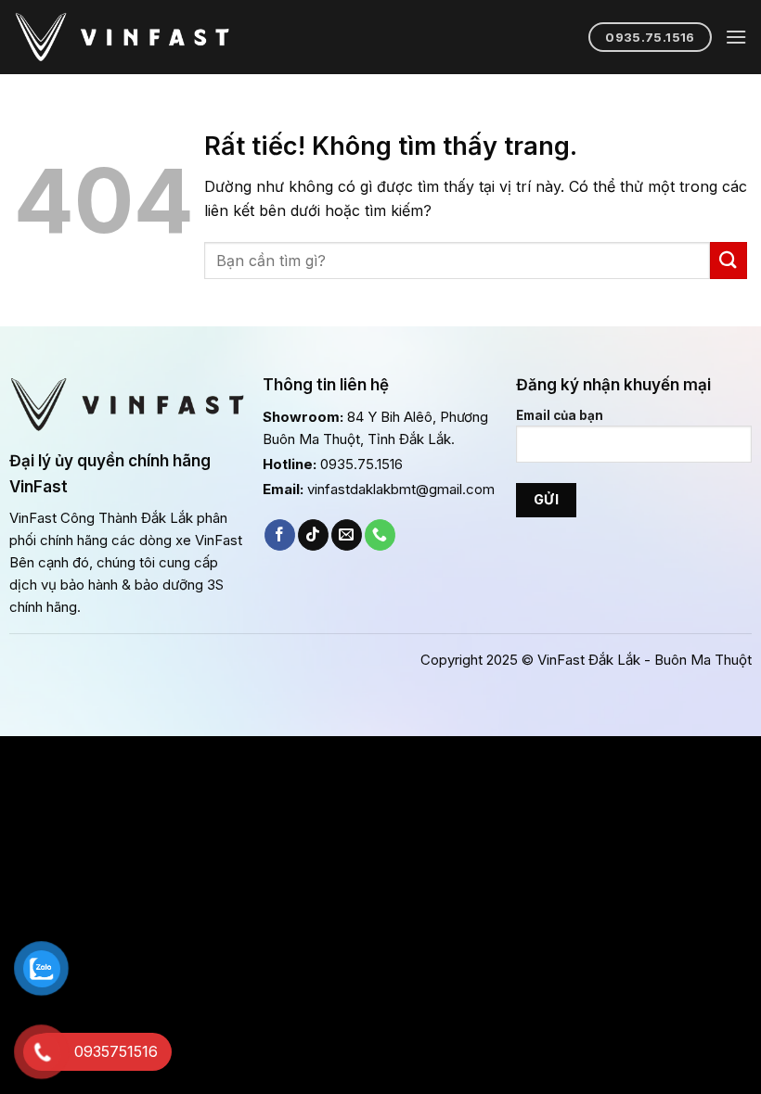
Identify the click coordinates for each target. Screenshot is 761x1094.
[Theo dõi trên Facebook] (279, 535)
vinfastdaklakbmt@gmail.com (401, 489)
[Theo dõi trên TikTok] (313, 535)
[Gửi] (728, 260)
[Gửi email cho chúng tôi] (346, 535)
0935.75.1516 (361, 464)
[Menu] (736, 36)
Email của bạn (559, 415)
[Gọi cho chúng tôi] (380, 535)
